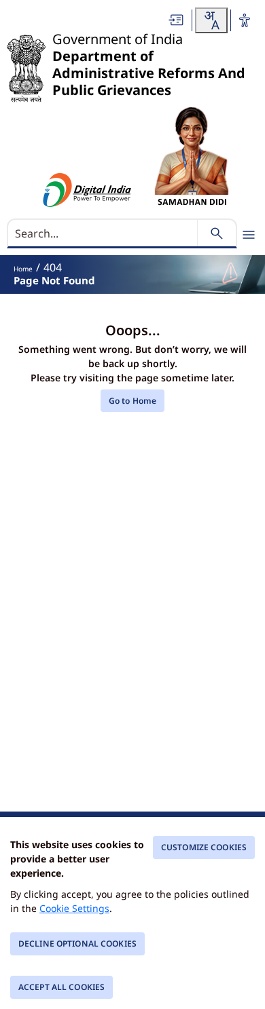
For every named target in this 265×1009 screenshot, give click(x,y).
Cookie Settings (74, 908)
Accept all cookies (61, 987)
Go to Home (132, 400)
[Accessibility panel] (244, 20)
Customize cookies (204, 847)
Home (23, 268)
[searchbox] (103, 233)
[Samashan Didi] (191, 156)
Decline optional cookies (77, 943)
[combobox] (211, 20)
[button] (176, 20)
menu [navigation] (249, 235)
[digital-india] (87, 190)
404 (52, 267)
